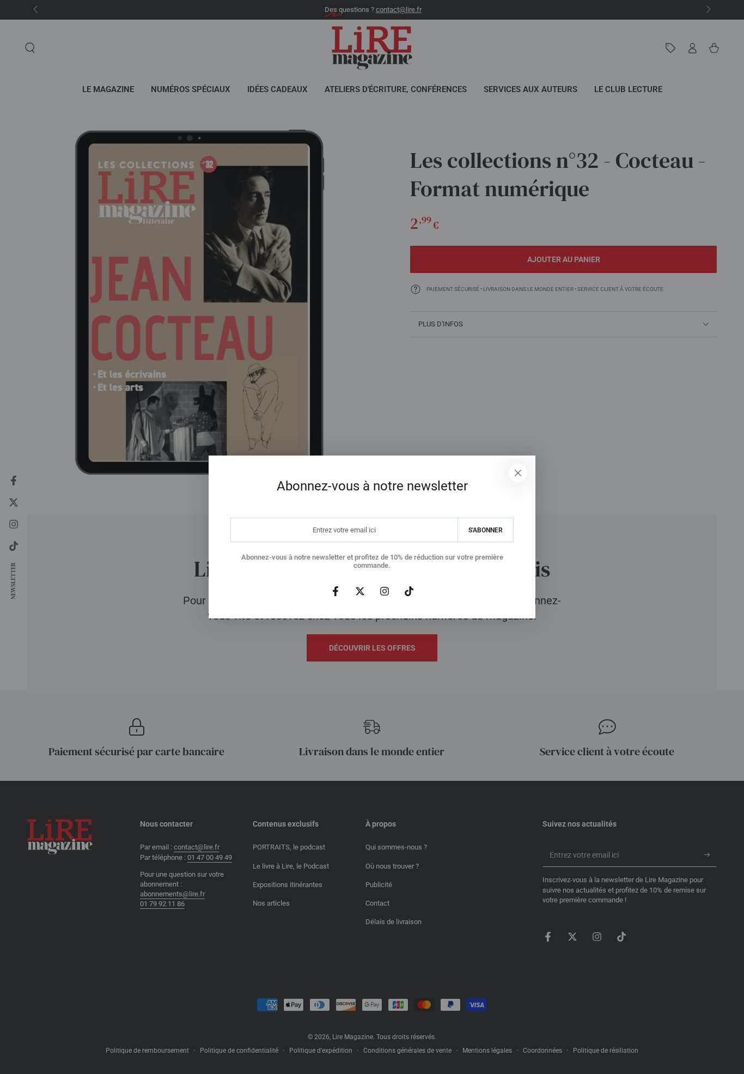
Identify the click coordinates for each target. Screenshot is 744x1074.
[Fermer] (518, 473)
